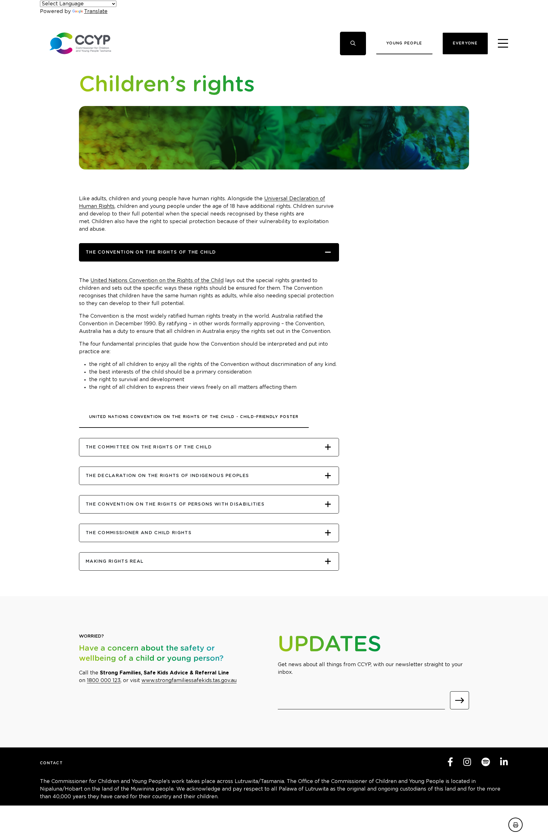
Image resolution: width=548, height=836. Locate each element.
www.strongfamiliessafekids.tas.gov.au (189, 680)
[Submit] (459, 700)
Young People (404, 43)
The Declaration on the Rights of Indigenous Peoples (167, 476)
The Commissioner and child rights (139, 533)
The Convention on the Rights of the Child (151, 252)
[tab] (209, 252)
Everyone (465, 43)
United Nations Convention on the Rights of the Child (157, 280)
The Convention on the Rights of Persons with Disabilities (175, 504)
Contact (51, 763)
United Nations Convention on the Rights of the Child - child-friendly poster (194, 417)
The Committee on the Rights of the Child (149, 447)
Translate (96, 11)
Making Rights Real (114, 561)
